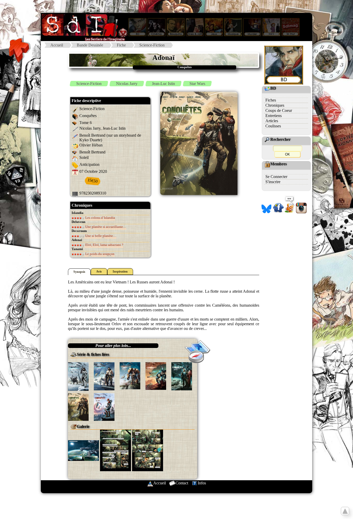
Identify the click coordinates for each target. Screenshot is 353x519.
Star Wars (197, 83)
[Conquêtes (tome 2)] (104, 376)
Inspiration (120, 271)
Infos (202, 483)
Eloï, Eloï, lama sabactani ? (104, 245)
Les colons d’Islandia (100, 218)
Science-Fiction (152, 45)
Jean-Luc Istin (163, 83)
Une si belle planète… (100, 236)
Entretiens (273, 115)
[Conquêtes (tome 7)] (104, 406)
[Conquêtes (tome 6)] (78, 406)
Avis (99, 271)
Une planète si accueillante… (105, 227)
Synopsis (79, 272)
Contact (181, 483)
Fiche (121, 45)
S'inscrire (272, 182)
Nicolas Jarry (126, 83)
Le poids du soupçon (99, 254)
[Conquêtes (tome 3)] (130, 375)
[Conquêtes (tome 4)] (155, 375)
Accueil (56, 45)
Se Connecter (276, 176)
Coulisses (273, 126)
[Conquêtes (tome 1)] (78, 376)
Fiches (270, 100)
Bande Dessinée (90, 45)
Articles (271, 121)
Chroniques (274, 105)
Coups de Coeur (278, 110)
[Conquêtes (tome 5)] (181, 376)
